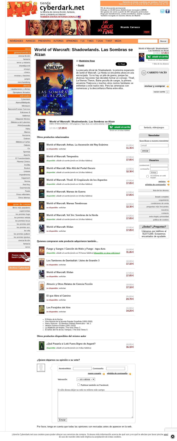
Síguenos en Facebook (167, 11)
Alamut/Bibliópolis (23, 102)
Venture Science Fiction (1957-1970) (60, 325)
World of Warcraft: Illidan (59, 227)
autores (58, 41)
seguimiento (164, 200)
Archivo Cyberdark (19, 267)
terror (27, 247)
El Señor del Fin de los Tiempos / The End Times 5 (66, 330)
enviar (145, 150)
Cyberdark (25, 99)
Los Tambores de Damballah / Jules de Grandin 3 (72, 260)
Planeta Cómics (23, 162)
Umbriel (27, 171)
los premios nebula (22, 217)
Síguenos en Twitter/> (162, 11)
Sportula (26, 152)
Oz (28, 148)
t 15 (82, 41)
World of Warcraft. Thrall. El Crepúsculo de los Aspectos (76, 180)
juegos (27, 79)
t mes (90, 41)
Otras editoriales (23, 194)
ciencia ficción (24, 56)
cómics (27, 72)
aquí (166, 434)
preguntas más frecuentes (158, 207)
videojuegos (158, 127)
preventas (44, 41)
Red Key (26, 184)
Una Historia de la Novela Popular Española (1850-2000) (68, 321)
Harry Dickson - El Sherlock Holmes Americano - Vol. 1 (68, 323)
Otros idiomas (24, 198)
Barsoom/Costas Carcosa (19, 109)
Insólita (27, 165)
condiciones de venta (160, 203)
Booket (27, 168)
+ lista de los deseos (160, 64)
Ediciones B (25, 112)
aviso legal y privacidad (159, 216)
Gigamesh (25, 178)
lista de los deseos (161, 190)
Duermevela (25, 188)
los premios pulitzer (22, 234)
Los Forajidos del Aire (58, 307)
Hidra (28, 129)
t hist (109, 41)
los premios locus (22, 221)
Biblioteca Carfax (23, 142)
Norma (27, 181)
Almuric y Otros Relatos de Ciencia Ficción (69, 284)
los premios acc (23, 227)
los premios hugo (23, 214)
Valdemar (26, 116)
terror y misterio (23, 62)
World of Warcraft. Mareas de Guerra (65, 191)
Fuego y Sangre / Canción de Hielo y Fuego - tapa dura (75, 249)
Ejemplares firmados (21, 92)
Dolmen (27, 139)
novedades (16, 41)
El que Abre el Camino (58, 295)
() (107, 253)
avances (30, 41)
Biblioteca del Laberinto (20, 122)
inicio (27, 49)
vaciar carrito (160, 92)
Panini (27, 191)
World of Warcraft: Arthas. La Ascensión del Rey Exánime (77, 144)
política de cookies (161, 220)
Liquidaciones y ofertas (20, 89)
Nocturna (26, 135)
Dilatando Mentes (23, 119)
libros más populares (21, 208)
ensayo (27, 69)
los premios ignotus (22, 237)
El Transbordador (22, 158)
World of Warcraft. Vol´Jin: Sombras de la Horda (72, 215)
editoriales (25, 96)
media (118, 41)
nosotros (165, 210)
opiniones (72, 41)
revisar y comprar (155, 86)
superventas (25, 211)
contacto (165, 213)
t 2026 (99, 41)
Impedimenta (24, 175)
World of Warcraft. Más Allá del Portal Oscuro (70, 168)
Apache (27, 155)
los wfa (27, 231)
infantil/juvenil (24, 66)
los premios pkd (23, 224)
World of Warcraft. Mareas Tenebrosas (66, 203)
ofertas (26, 85)
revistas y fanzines (22, 76)
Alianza (27, 132)
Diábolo (27, 145)
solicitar (56, 149)
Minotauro (26, 106)
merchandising (24, 82)
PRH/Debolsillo (24, 125)
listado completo (162, 197)
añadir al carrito (58, 161)
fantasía (26, 59)
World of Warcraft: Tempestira (62, 156)
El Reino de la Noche (54, 319)
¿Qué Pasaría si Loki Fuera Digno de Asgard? (71, 343)
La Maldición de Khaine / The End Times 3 (62, 328)
